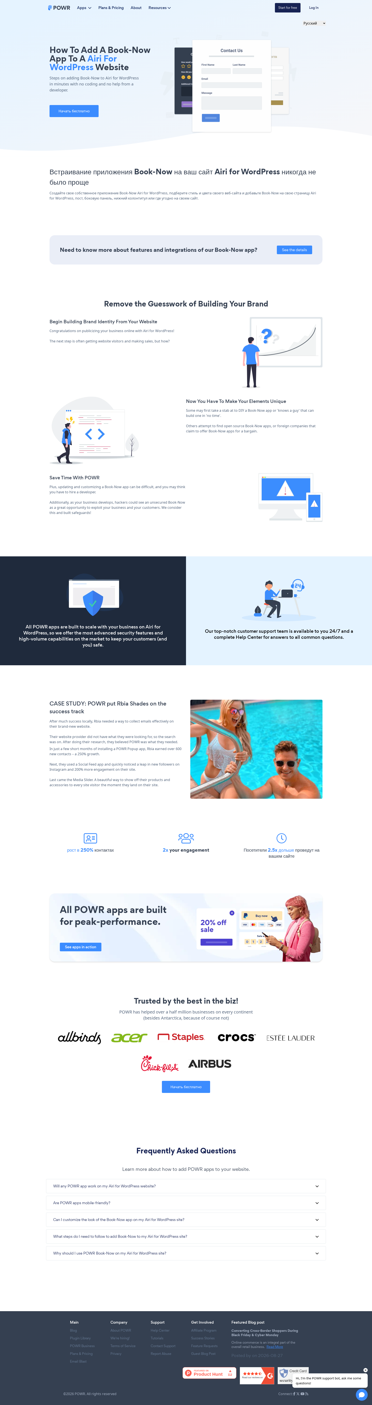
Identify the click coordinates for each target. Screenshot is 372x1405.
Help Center (249, 637)
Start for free (287, 7)
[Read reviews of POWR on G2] (257, 1375)
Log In (314, 7)
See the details (294, 249)
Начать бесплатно (74, 111)
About (136, 7)
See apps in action (80, 947)
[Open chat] (362, 1395)
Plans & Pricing (111, 7)
